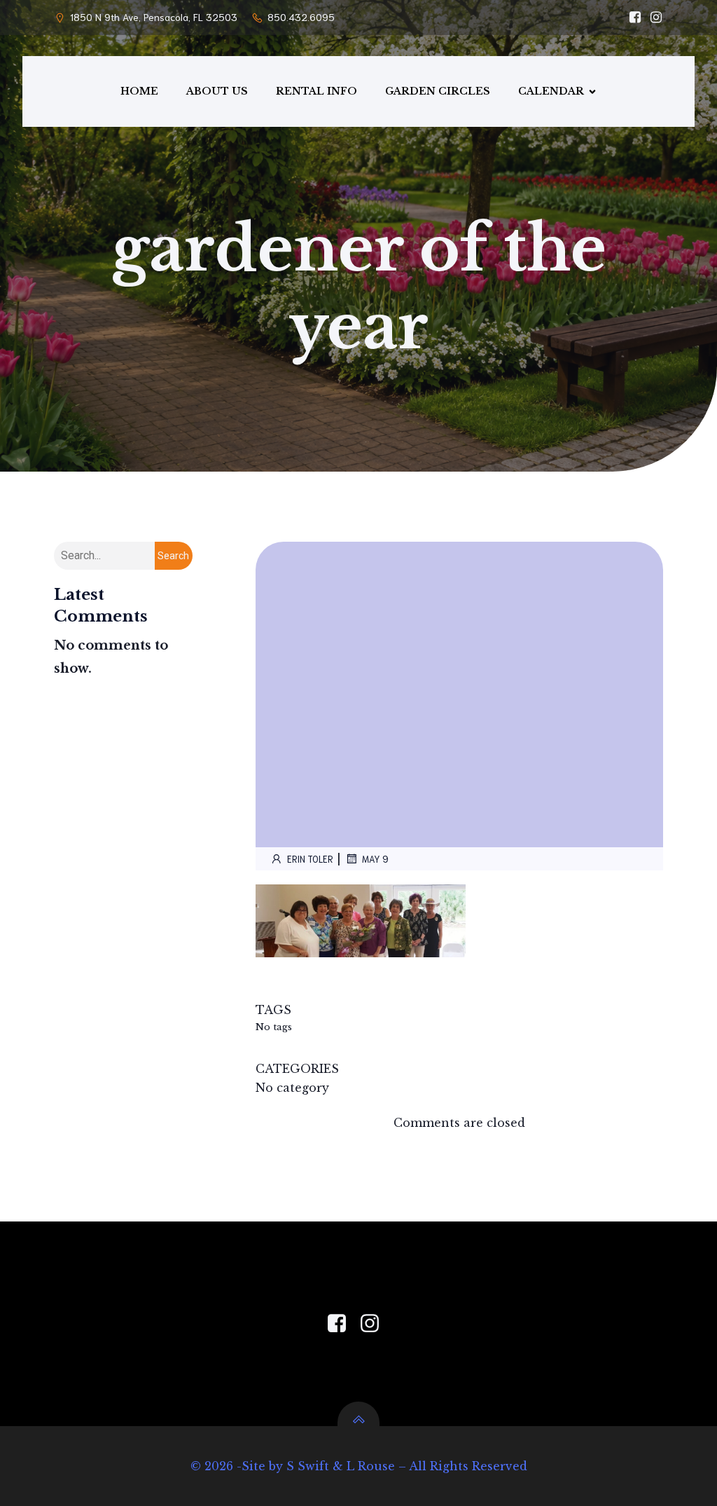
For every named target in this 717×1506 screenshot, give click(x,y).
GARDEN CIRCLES (437, 91)
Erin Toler (310, 859)
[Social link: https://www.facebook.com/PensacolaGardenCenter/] (631, 17)
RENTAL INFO (316, 91)
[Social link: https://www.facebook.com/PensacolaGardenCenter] (342, 1324)
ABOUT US (217, 91)
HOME (139, 91)
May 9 (375, 859)
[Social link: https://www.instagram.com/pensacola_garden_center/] (652, 17)
